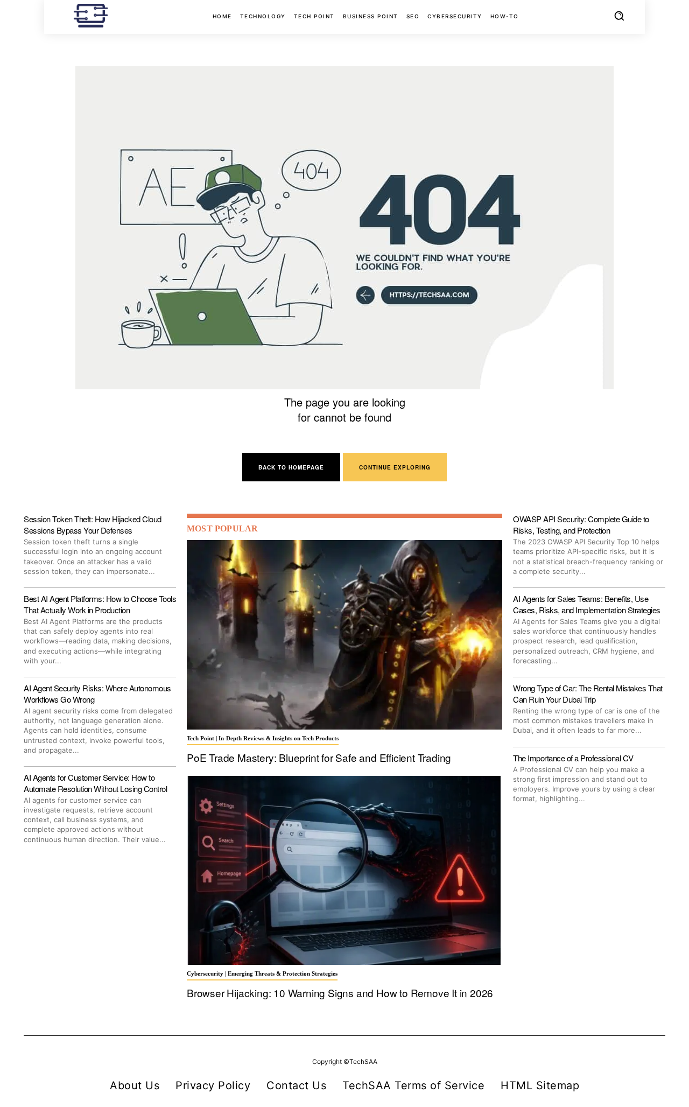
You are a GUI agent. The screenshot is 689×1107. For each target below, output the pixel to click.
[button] (619, 16)
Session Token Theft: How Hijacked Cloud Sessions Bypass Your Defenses (92, 524)
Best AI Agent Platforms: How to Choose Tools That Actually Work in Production (100, 604)
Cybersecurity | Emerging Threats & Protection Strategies (262, 973)
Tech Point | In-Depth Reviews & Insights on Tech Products (263, 738)
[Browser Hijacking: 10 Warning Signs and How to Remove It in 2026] (344, 870)
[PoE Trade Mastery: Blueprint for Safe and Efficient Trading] (344, 635)
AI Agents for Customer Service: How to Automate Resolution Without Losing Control (95, 783)
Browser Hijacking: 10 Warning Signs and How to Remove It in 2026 (340, 992)
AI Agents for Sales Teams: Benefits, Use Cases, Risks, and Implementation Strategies (586, 604)
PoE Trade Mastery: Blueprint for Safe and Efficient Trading (319, 757)
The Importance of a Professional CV (573, 757)
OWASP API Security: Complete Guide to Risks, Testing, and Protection (581, 524)
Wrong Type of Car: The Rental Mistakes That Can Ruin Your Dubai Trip (588, 693)
